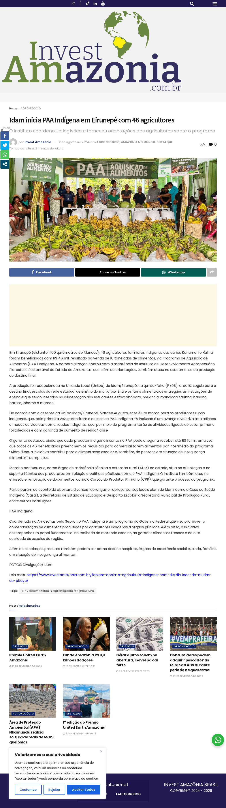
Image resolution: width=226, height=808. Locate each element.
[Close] (101, 751)
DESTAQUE (164, 142)
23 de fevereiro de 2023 (80, 733)
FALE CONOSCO (128, 794)
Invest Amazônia (37, 142)
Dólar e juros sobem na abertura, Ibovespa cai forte (137, 660)
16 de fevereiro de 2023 (26, 666)
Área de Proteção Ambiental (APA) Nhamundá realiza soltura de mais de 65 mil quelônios (32, 732)
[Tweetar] (4, 145)
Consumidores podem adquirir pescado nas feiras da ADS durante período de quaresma (190, 662)
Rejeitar (54, 789)
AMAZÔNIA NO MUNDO (138, 142)
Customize (28, 789)
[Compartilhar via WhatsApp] (4, 154)
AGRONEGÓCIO (31, 108)
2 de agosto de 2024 (74, 142)
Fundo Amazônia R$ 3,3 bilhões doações (84, 658)
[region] (57, 773)
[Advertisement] (113, 315)
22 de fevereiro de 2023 (133, 671)
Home (13, 108)
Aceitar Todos (83, 789)
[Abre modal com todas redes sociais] (4, 164)
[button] (192, 3)
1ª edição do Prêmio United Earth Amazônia (84, 725)
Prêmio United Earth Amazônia (27, 658)
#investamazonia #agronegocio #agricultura (57, 591)
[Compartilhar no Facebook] (4, 135)
